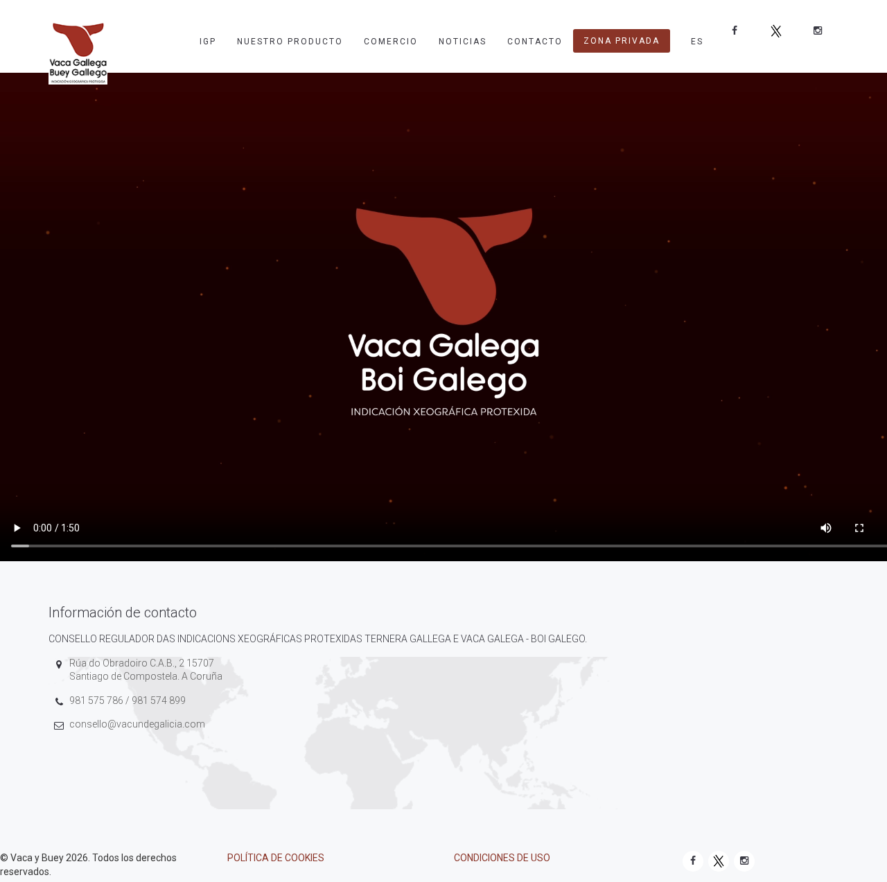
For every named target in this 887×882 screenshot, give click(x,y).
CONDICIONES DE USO (502, 857)
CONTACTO (535, 41)
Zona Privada (621, 41)
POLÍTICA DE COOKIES (275, 857)
